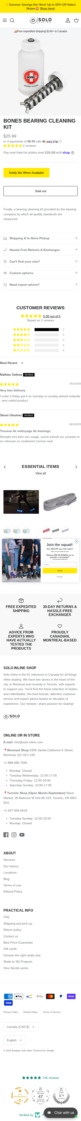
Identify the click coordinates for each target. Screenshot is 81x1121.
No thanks (60, 576)
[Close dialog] (76, 541)
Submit (59, 571)
